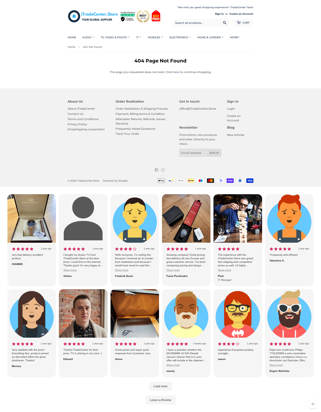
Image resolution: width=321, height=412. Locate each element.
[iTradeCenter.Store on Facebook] (156, 170)
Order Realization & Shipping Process (142, 108)
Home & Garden (209, 37)
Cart (246, 22)
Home (72, 37)
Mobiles (154, 37)
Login (231, 108)
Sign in (219, 13)
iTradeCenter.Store (88, 180)
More (234, 37)
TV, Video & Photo (114, 37)
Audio (87, 37)
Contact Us (75, 114)
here (176, 72)
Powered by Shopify (115, 180)
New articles (235, 135)
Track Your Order (127, 133)
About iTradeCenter (81, 108)
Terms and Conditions (83, 119)
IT (137, 37)
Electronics (179, 37)
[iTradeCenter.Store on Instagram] (163, 170)
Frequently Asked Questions (135, 128)
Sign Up (214, 152)
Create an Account (241, 13)
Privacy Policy (77, 124)
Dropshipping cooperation (86, 129)
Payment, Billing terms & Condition (140, 114)
